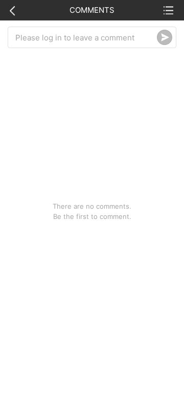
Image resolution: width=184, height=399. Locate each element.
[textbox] (86, 37)
